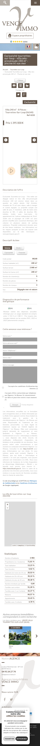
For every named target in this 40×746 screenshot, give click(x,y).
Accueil (5, 69)
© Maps (20, 545)
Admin (35, 727)
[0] (36, 48)
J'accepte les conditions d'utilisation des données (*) (23, 387)
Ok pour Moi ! (22, 739)
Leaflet (14, 545)
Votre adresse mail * (10, 343)
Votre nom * (7, 336)
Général (7, 248)
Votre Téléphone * (9, 350)
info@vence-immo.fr (9, 674)
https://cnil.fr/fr (28, 449)
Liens (30, 727)
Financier (22, 253)
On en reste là (20, 710)
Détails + (19, 248)
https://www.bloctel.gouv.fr (12, 468)
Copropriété (9, 253)
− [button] (7, 507)
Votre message (8, 365)
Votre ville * (7, 358)
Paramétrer (9, 739)
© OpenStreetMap (30, 545)
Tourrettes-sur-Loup (17, 69)
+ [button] (7, 504)
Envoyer (15, 405)
